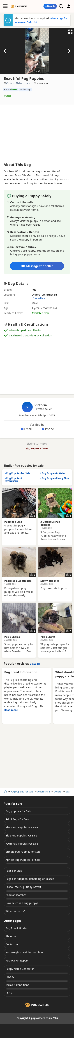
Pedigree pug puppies (17, 580)
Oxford (57, 791)
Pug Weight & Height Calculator (25, 952)
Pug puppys (47, 637)
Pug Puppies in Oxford (54, 473)
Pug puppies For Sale (18, 811)
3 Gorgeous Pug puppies (50, 523)
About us (11, 936)
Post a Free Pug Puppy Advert (23, 887)
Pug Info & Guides (16, 928)
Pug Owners (21, 6)
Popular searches (16, 895)
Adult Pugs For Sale (17, 819)
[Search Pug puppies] (61, 6)
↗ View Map (39, 298)
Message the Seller (39, 266)
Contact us (12, 944)
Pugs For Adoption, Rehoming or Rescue (30, 878)
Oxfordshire (43, 791)
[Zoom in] (70, 31)
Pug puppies (12, 637)
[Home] (5, 791)
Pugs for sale (13, 804)
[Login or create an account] (68, 6)
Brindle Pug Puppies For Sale (23, 851)
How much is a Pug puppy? (22, 903)
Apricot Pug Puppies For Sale (23, 859)
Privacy (10, 977)
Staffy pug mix (49, 580)
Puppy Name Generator (20, 968)
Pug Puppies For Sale (21, 791)
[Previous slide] (5, 51)
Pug (34, 289)
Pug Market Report (17, 960)
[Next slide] (68, 51)
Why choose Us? (15, 911)
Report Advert (39, 448)
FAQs (9, 993)
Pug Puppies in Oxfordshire (13, 480)
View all (35, 663)
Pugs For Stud (14, 870)
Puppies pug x (13, 521)
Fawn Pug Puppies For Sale (22, 843)
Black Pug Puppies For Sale (22, 827)
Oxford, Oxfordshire (18, 83)
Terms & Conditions (17, 985)
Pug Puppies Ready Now (55, 478)
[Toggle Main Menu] (5, 6)
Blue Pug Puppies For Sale (21, 835)
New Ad (51, 6)
